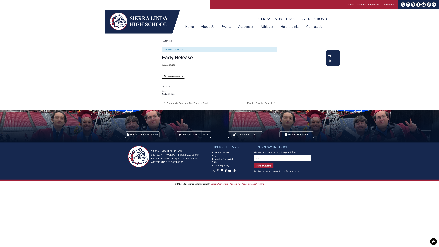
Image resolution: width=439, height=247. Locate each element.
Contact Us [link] (314, 26)
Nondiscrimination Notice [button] (144, 134)
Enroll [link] (329, 58)
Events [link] (226, 26)
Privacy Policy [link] (292, 171)
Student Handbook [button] (298, 134)
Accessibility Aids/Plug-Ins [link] (253, 184)
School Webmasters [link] (219, 184)
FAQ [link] (214, 155)
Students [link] (361, 4)
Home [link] (189, 26)
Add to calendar (173, 76)
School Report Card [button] (246, 134)
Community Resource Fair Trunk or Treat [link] (187, 103)
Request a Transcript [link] (222, 159)
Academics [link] (245, 26)
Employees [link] (373, 4)
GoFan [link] (226, 152)
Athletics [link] (267, 26)
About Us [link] (207, 26)
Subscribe (264, 166)
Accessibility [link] (235, 184)
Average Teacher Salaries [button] (195, 134)
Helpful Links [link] (290, 26)
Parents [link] (350, 4)
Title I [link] (215, 162)
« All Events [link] (167, 40)
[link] (403, 4)
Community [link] (388, 4)
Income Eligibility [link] (220, 165)
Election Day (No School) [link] (260, 103)
